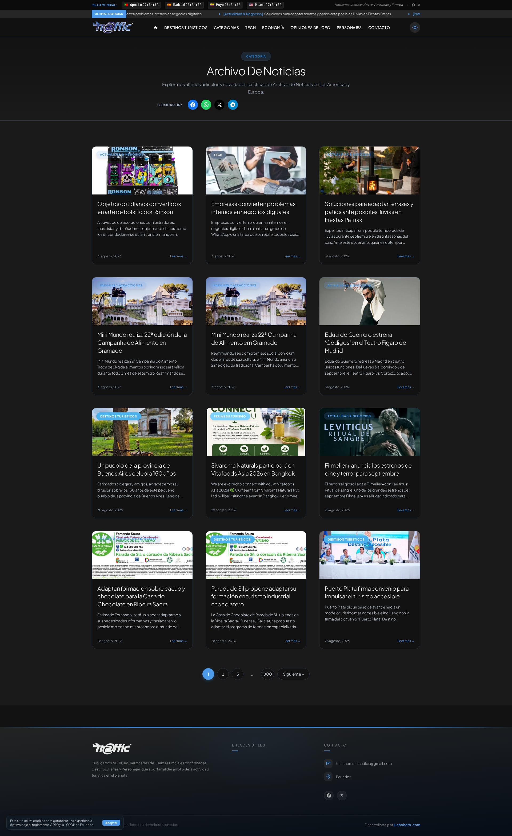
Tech (250, 27)
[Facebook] (413, 5)
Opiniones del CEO (310, 27)
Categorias (226, 27)
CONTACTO (379, 27)
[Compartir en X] (219, 105)
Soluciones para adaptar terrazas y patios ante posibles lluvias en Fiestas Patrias (252, 14)
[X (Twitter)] (419, 5)
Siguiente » (293, 673)
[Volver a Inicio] (113, 27)
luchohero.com (407, 824)
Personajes (349, 27)
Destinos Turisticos (185, 27)
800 (267, 673)
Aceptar (111, 823)
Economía (273, 27)
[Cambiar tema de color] (415, 27)
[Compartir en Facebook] (193, 105)
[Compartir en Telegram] (233, 105)
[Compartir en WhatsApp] (206, 105)
